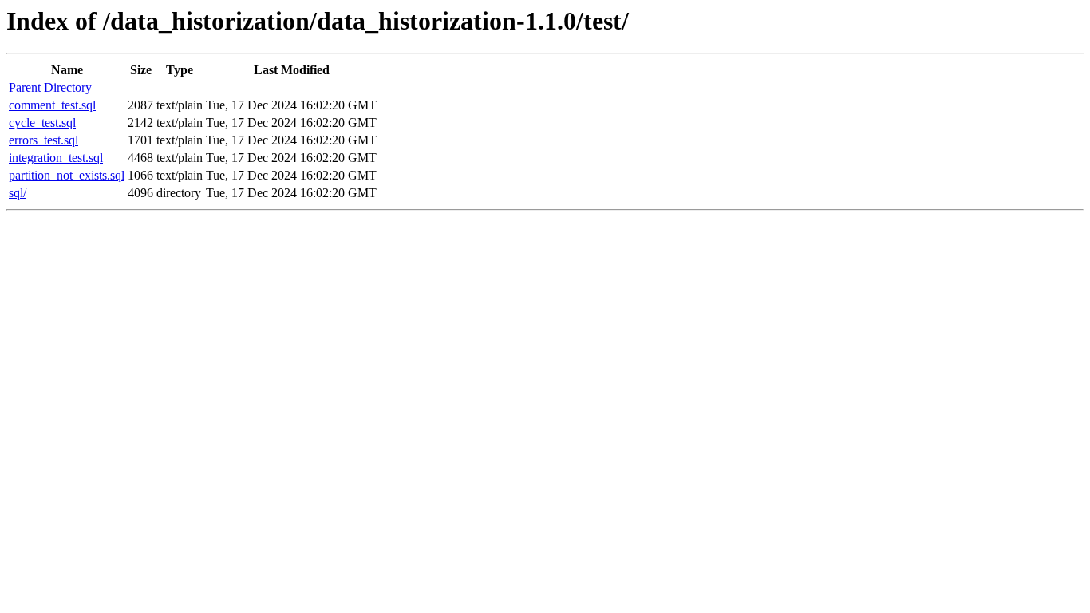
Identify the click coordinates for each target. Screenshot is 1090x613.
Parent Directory (50, 87)
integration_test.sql (56, 157)
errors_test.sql (43, 140)
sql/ (17, 193)
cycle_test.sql (42, 122)
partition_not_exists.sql (66, 175)
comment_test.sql (52, 105)
